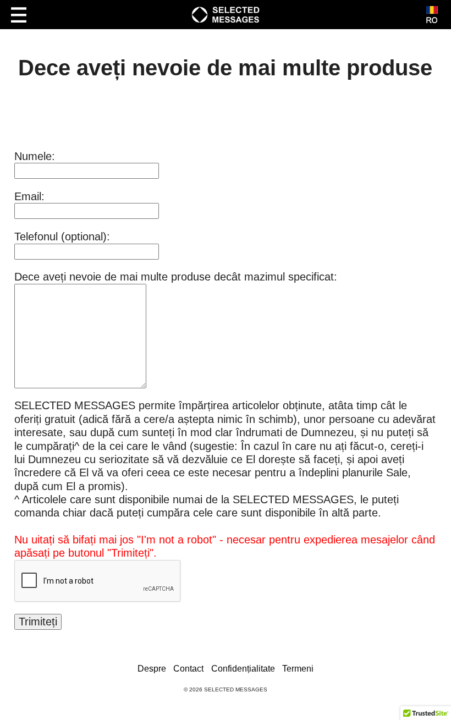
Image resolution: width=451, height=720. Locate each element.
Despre (152, 668)
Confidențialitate (243, 668)
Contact (188, 668)
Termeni (298, 668)
